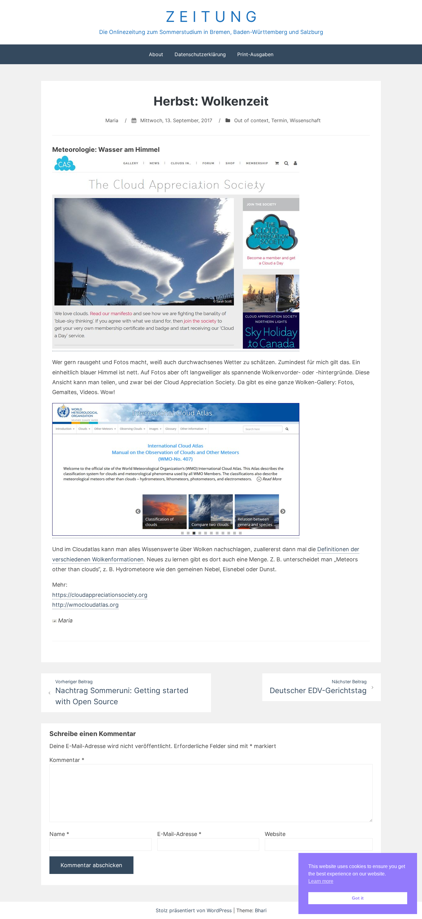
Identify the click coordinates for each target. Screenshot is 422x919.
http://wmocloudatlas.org (85, 604)
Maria (111, 120)
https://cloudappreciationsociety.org (99, 595)
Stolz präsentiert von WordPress (194, 910)
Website (275, 834)
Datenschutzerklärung (200, 54)
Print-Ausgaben (255, 54)
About (156, 54)
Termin (279, 120)
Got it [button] (358, 898)
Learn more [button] (320, 881)
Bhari (261, 910)
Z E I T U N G (211, 16)
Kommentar (66, 760)
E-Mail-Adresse (179, 834)
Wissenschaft (305, 120)
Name (59, 834)
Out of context (251, 120)
